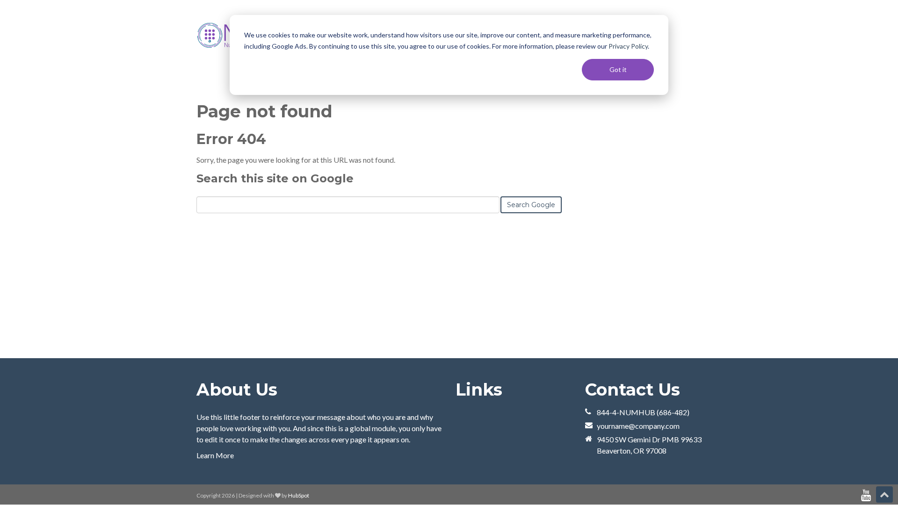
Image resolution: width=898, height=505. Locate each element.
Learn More (215, 455)
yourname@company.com (638, 425)
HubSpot (298, 495)
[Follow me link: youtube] (866, 495)
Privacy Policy (628, 46)
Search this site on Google (275, 178)
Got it (618, 69)
